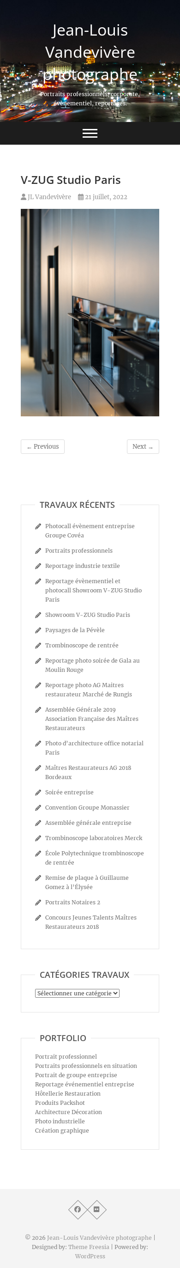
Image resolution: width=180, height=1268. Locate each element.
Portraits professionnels (79, 550)
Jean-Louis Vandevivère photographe (90, 52)
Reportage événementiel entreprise (84, 1084)
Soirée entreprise (69, 792)
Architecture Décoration (68, 1112)
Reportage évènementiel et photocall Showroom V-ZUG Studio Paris (93, 590)
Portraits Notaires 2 (72, 902)
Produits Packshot (60, 1102)
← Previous (42, 447)
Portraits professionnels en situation (86, 1065)
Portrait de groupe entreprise (76, 1075)
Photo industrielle (60, 1121)
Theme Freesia (88, 1247)
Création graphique (62, 1130)
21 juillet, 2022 (105, 197)
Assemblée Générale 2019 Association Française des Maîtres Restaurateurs (91, 719)
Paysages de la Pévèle (75, 630)
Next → (143, 447)
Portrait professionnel (66, 1056)
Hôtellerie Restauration (68, 1093)
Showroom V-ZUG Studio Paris (87, 614)
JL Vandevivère (48, 197)
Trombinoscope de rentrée (82, 645)
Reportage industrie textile (82, 565)
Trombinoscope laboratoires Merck (93, 838)
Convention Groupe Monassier (87, 807)
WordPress (90, 1256)
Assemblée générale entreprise (88, 822)
